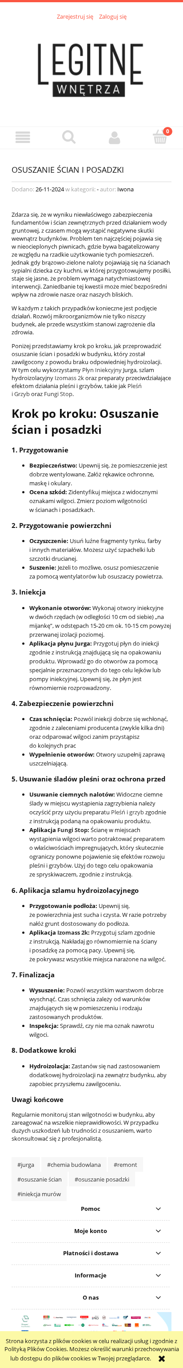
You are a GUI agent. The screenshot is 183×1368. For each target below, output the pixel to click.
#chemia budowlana (74, 1165)
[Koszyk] (160, 137)
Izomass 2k (69, 378)
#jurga (25, 1165)
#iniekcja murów (39, 1194)
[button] (23, 137)
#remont (125, 1165)
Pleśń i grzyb (127, 812)
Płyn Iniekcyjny (102, 370)
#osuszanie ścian (39, 1179)
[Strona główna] (91, 68)
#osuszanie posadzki (102, 1179)
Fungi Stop (58, 394)
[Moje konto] (114, 137)
